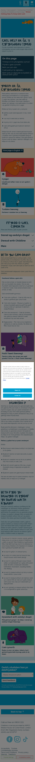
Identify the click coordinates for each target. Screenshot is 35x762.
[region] (17, 381)
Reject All (17, 390)
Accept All (18, 395)
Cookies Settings (17, 385)
